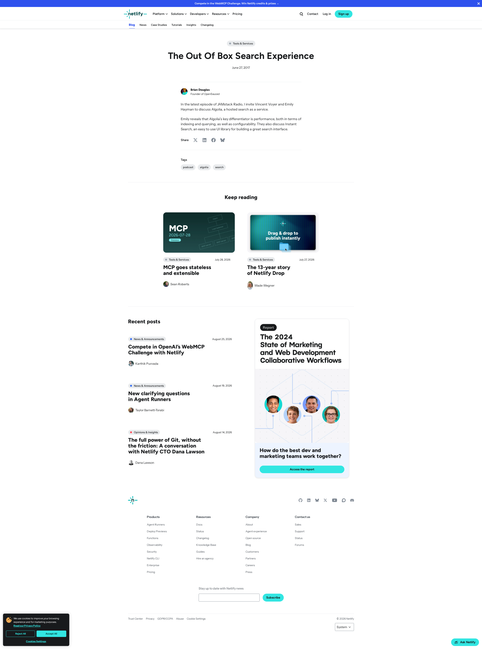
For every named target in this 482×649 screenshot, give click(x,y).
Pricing (237, 14)
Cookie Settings (196, 618)
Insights (191, 25)
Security (152, 551)
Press (249, 572)
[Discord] (352, 501)
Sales (298, 524)
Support (299, 531)
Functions (152, 538)
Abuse (180, 618)
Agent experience (256, 531)
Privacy (150, 618)
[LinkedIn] (309, 501)
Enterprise (153, 565)
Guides (200, 551)
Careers (250, 565)
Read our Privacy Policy (27, 625)
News (143, 25)
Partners (251, 558)
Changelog (207, 25)
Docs (199, 524)
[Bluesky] (317, 501)
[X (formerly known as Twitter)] (325, 501)
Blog (132, 25)
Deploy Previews (157, 531)
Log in (327, 14)
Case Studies (159, 25)
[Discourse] (344, 501)
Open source (253, 538)
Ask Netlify (467, 642)
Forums (299, 545)
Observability (154, 545)
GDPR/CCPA (165, 618)
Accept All (51, 633)
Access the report (302, 469)
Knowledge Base (206, 545)
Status (200, 531)
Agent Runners (156, 524)
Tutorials (177, 25)
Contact (312, 14)
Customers (252, 551)
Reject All (20, 633)
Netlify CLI (153, 558)
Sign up (343, 14)
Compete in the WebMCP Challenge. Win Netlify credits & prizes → (237, 3)
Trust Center (135, 618)
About (249, 524)
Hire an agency (205, 558)
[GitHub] (300, 501)
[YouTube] (334, 501)
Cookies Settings (36, 641)
